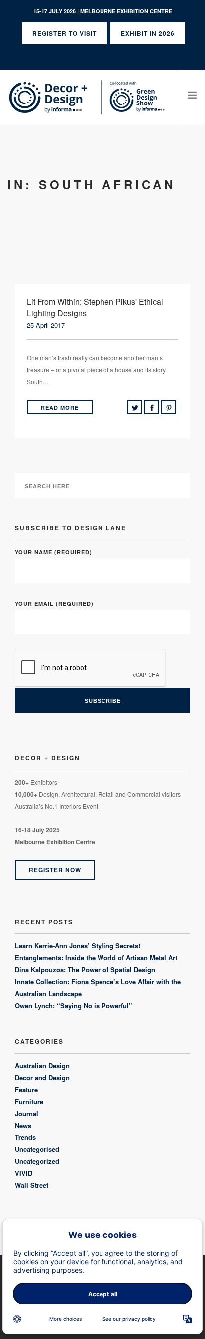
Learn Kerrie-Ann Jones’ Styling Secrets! (77, 945)
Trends (25, 1137)
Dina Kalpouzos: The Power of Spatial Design (85, 969)
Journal (26, 1113)
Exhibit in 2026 (148, 33)
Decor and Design (42, 1077)
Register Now (55, 869)
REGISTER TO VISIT (64, 33)
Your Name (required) (53, 552)
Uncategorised (37, 1149)
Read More (60, 407)
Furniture (29, 1101)
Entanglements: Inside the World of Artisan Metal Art (96, 957)
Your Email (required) (54, 603)
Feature (26, 1089)
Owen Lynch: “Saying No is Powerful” (73, 1005)
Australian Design (42, 1065)
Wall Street (31, 1185)
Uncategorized (37, 1161)
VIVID (23, 1173)
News (23, 1125)
